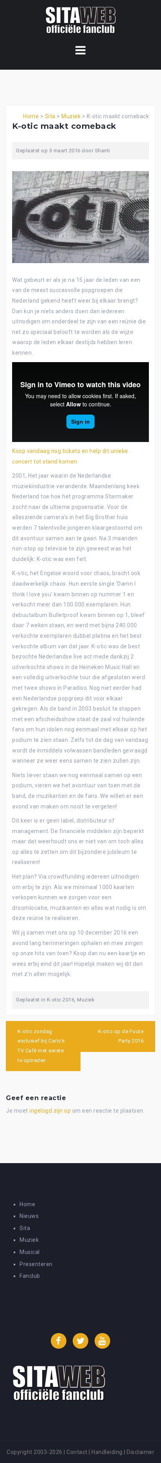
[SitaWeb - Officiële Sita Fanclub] (80, 21)
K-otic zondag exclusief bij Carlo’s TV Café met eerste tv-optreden (41, 1045)
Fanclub (30, 1276)
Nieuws (29, 1216)
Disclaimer (140, 1452)
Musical (30, 1252)
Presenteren (36, 1264)
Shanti (102, 150)
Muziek (70, 116)
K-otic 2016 (61, 1000)
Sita (50, 116)
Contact (77, 1452)
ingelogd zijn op (50, 1111)
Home (31, 116)
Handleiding (107, 1452)
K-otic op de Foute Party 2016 (120, 1036)
